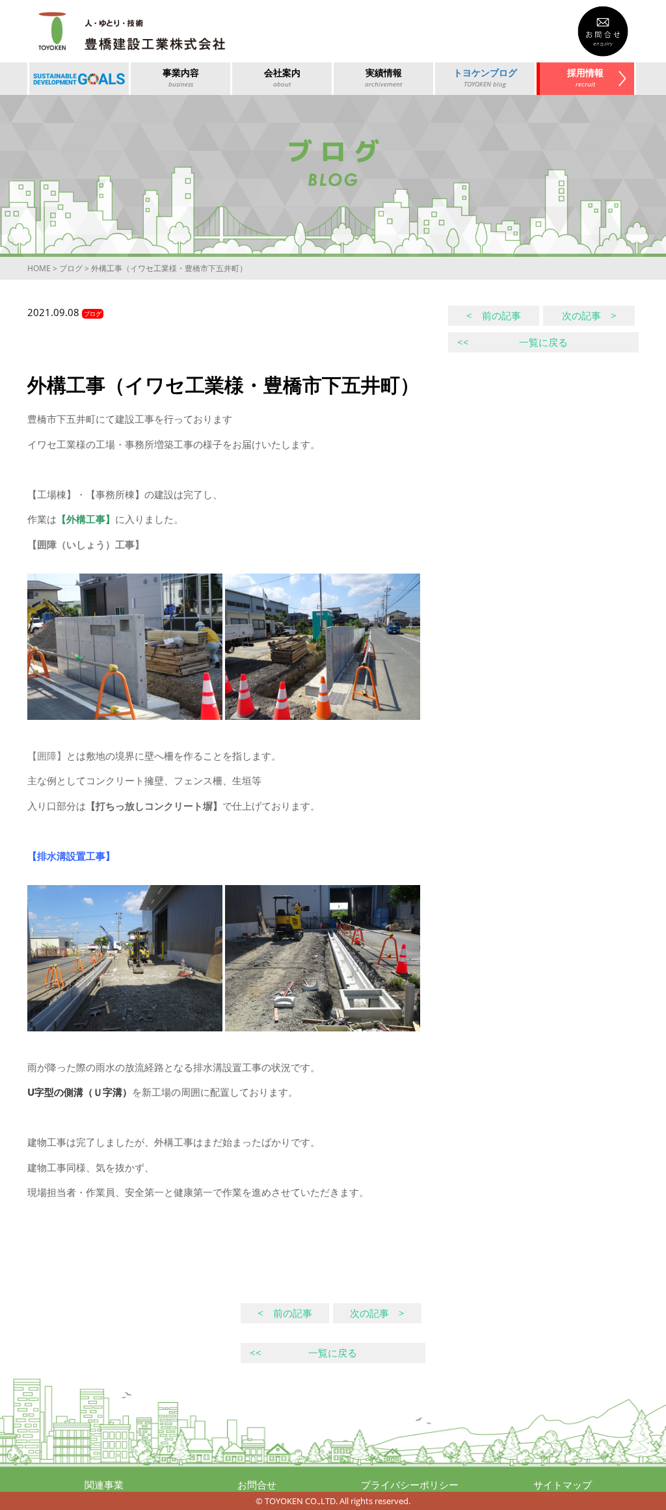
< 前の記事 (493, 315)
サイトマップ (562, 1484)
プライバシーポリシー (410, 1484)
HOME (39, 268)
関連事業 (104, 1484)
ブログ (71, 268)
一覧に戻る (512, 342)
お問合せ (256, 1484)
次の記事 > (589, 315)
